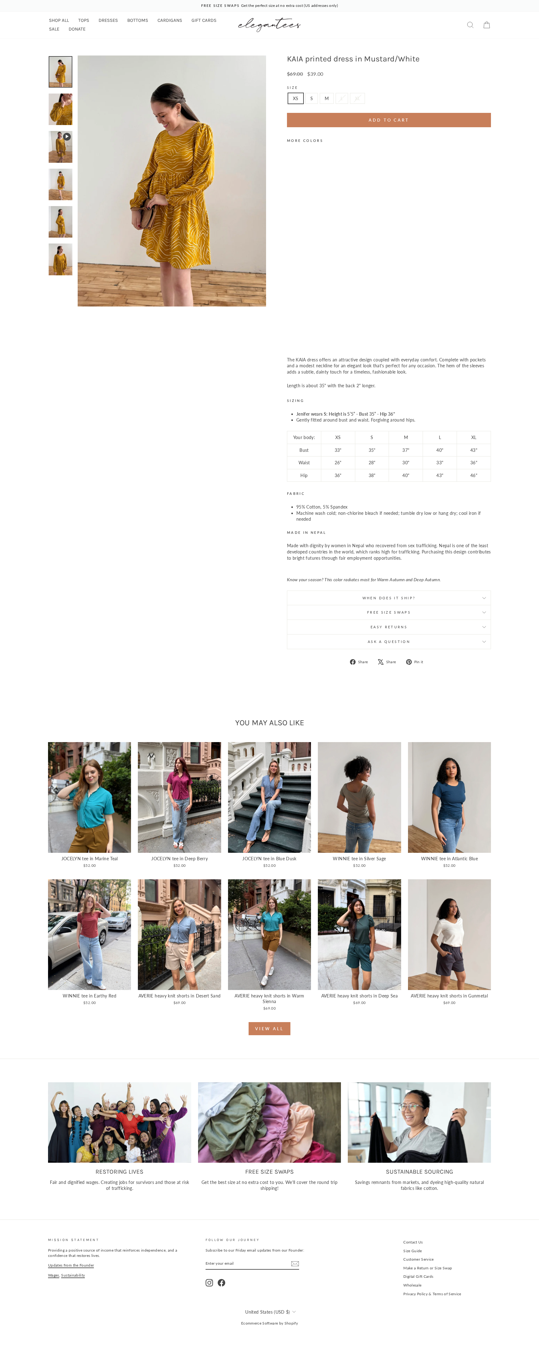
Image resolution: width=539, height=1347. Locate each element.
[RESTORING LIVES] (119, 1122)
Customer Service (418, 1259)
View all (269, 1028)
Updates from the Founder (71, 1265)
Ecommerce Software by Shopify (269, 1323)
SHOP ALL (59, 20)
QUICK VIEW (89, 845)
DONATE (77, 29)
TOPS (83, 20)
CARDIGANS (170, 20)
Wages (53, 1275)
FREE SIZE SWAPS (389, 612)
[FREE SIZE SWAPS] (269, 1122)
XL (357, 98)
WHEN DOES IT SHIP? (388, 598)
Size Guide (412, 1250)
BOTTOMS (137, 20)
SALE (54, 29)
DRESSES (108, 20)
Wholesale (412, 1285)
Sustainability (73, 1275)
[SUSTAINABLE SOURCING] (419, 1122)
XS (296, 98)
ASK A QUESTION (389, 642)
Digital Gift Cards (418, 1276)
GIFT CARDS (204, 20)
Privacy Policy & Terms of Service (432, 1293)
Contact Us (413, 1242)
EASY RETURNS (389, 627)
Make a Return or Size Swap (427, 1268)
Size (292, 87)
